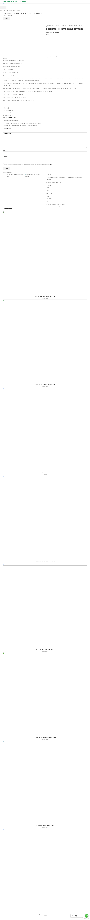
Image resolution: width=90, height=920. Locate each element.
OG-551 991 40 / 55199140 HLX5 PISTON (45, 825)
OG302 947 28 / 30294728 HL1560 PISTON (45, 384)
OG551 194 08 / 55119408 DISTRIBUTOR (45, 649)
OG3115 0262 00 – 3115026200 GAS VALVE (45, 561)
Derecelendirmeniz (8, 128)
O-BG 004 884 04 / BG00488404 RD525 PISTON (45, 737)
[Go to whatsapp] (86, 916)
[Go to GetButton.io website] (86, 918)
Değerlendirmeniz (7, 133)
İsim (4, 150)
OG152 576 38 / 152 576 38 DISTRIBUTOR (45, 473)
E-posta (5, 156)
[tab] (33, 57)
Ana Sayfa (48, 25)
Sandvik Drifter (56, 25)
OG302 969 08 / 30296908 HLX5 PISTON (45, 296)
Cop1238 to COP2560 (41, 563)
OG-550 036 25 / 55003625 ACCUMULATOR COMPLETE (45, 914)
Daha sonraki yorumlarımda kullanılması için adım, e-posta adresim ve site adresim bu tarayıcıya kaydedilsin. (28, 164)
